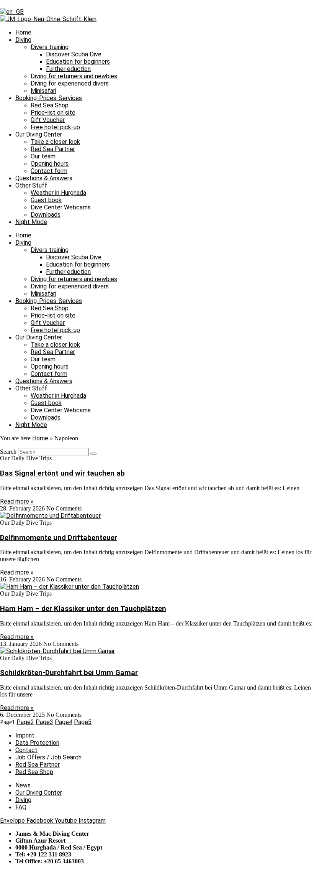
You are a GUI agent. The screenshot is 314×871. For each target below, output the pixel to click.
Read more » (17, 501)
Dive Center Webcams (61, 207)
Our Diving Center (38, 134)
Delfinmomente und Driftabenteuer (58, 537)
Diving (23, 39)
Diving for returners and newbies (74, 76)
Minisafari (43, 90)
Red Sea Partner (53, 149)
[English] (12, 11)
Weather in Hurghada (58, 192)
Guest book (46, 200)
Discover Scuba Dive (73, 54)
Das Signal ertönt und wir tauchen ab (62, 473)
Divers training (50, 47)
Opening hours (50, 163)
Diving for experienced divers (70, 83)
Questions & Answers (43, 178)
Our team (43, 156)
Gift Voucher (48, 119)
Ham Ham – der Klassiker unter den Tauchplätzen (83, 608)
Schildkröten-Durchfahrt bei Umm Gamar (69, 672)
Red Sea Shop (50, 105)
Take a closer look (55, 141)
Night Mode (31, 222)
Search (8, 451)
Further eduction (68, 68)
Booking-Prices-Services (48, 98)
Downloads (46, 214)
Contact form (49, 171)
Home (23, 32)
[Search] (93, 454)
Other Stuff (31, 185)
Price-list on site (53, 112)
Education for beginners (78, 61)
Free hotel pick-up (55, 127)
